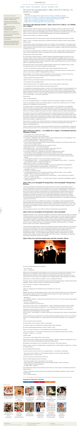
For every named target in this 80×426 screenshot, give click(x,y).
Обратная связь (52, 423)
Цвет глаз (43, 7)
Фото (56, 7)
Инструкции (51, 7)
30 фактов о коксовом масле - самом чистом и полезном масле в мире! (12, 23)
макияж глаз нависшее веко (39, 377)
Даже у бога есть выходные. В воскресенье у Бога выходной (39, 20)
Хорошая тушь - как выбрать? (11, 31)
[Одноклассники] (50, 382)
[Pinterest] (39, 382)
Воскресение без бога (68, 377)
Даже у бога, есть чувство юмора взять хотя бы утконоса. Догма (40, 21)
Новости (28, 7)
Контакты (28, 423)
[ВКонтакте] (28, 382)
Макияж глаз (40, 2)
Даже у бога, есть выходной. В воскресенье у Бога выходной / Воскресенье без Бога (45, 18)
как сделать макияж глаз (30, 377)
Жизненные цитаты (62, 377)
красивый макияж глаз (54, 377)
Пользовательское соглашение (35, 423)
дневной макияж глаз (47, 377)
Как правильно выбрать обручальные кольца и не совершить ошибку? (10, 28)
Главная (22, 7)
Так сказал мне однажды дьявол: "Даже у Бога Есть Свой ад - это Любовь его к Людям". (45, 15)
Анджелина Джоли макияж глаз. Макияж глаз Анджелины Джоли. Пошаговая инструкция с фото (11, 43)
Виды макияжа (36, 7)
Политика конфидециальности (31, 424)
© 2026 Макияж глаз (7, 423)
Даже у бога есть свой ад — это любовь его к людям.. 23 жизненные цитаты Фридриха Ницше (47, 17)
